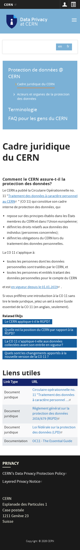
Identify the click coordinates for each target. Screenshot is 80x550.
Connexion (64, 4)
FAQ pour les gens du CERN (38, 118)
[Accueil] (27, 21)
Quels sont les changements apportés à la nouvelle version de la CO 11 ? (35, 355)
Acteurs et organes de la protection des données (43, 96)
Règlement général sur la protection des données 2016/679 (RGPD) (50, 414)
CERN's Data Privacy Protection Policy (33, 474)
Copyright (32, 541)
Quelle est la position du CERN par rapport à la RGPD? (39, 332)
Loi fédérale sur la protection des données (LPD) (54, 430)
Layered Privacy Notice (21, 482)
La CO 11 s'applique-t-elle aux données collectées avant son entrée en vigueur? (34, 343)
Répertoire (73, 4)
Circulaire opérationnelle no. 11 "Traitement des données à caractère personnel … (53, 395)
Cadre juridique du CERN (36, 84)
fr (68, 46)
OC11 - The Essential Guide (52, 441)
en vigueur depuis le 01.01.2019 (34, 287)
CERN (9, 4)
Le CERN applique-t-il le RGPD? (27, 321)
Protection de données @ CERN (35, 73)
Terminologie (22, 109)
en (60, 46)
